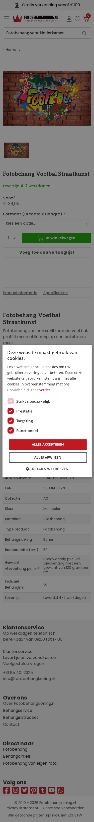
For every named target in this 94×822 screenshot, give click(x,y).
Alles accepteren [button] (48, 444)
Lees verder (40, 389)
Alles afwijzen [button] (48, 457)
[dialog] (47, 411)
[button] (47, 468)
